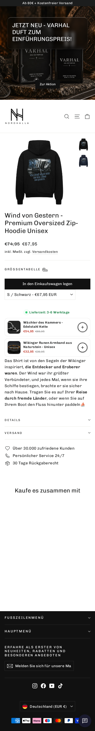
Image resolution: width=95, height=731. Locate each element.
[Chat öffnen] (84, 720)
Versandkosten (45, 252)
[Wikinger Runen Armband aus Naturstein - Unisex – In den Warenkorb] (82, 347)
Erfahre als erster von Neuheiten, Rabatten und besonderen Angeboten (35, 651)
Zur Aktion (48, 84)
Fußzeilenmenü (24, 618)
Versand (14, 433)
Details (13, 420)
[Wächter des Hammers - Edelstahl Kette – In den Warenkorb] (82, 327)
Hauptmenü (18, 631)
